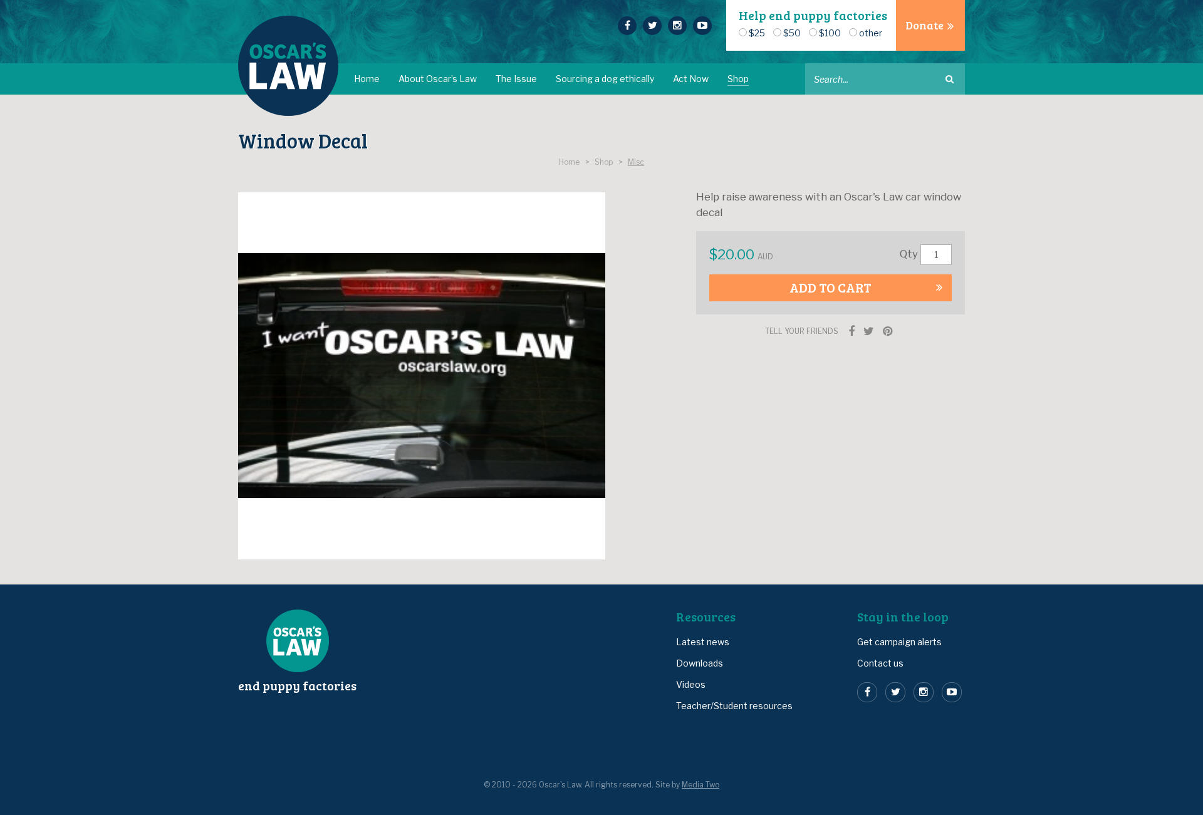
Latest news (702, 641)
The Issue (516, 78)
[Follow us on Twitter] (652, 25)
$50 (792, 33)
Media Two (700, 785)
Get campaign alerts (899, 641)
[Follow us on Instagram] (677, 25)
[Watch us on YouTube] (702, 25)
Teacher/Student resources (734, 705)
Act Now (691, 78)
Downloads (699, 663)
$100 (830, 33)
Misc (636, 162)
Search (949, 79)
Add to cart (830, 287)
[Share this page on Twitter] (868, 331)
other (870, 33)
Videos (691, 684)
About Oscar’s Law (437, 78)
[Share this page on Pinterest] (887, 331)
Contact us (880, 663)
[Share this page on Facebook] (851, 331)
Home (367, 78)
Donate (924, 25)
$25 (757, 33)
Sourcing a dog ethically (605, 78)
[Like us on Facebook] (627, 25)
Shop (738, 78)
